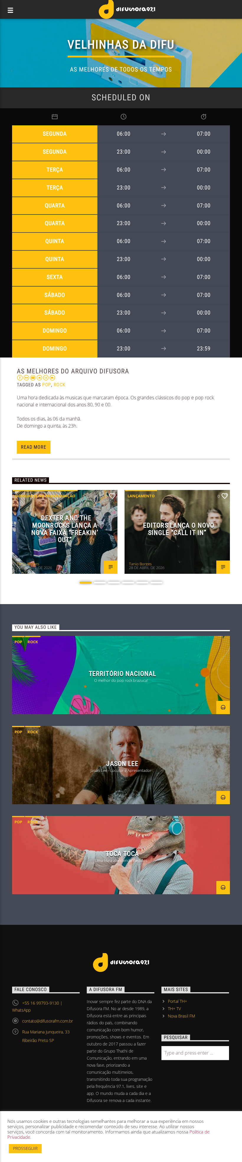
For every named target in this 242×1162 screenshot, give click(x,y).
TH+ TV (174, 1008)
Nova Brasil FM (181, 1016)
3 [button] (114, 583)
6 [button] (156, 583)
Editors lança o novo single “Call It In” (178, 528)
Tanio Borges (28, 563)
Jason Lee (122, 763)
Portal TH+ (177, 1001)
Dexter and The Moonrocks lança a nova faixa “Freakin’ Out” (64, 528)
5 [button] (142, 583)
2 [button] (100, 583)
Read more (33, 447)
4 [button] (128, 583)
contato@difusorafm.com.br (47, 1021)
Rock (60, 385)
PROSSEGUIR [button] (25, 1148)
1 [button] (85, 583)
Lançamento (141, 495)
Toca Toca (122, 853)
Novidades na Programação (45, 495)
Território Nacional (122, 673)
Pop (46, 385)
